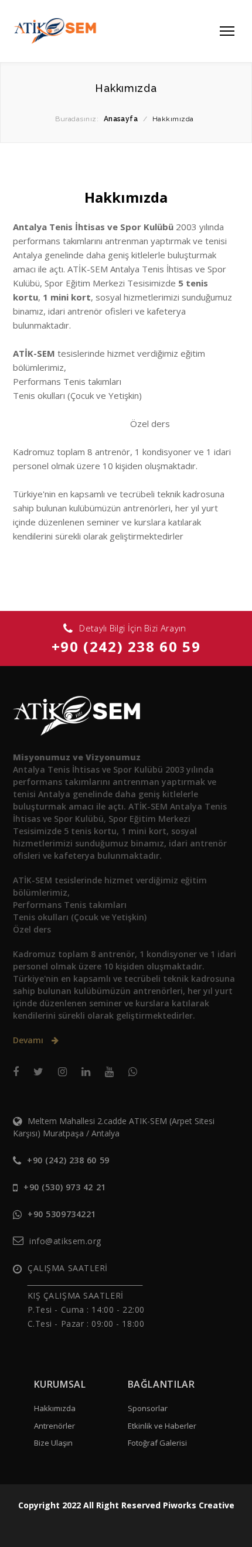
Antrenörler (54, 1425)
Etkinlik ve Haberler (162, 1425)
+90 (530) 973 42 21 (64, 1187)
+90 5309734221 (62, 1214)
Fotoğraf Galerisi (157, 1442)
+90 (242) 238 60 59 (126, 646)
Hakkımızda (55, 1408)
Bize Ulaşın (53, 1442)
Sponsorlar (148, 1408)
